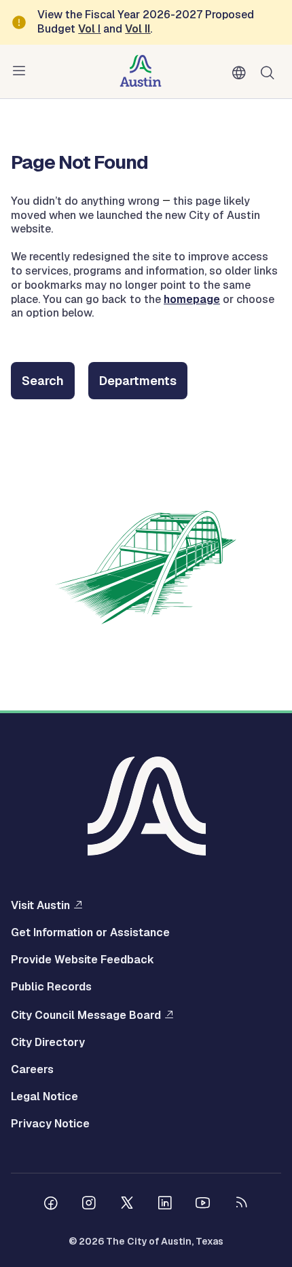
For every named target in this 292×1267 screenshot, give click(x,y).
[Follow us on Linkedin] (165, 1204)
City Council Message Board (86, 1015)
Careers (32, 1069)
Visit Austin (40, 905)
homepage (192, 299)
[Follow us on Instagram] (89, 1204)
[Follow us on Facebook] (51, 1204)
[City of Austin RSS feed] (241, 1204)
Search (270, 71)
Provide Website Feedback (82, 959)
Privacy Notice (50, 1124)
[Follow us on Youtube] (203, 1204)
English (242, 73)
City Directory (48, 1042)
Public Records (51, 987)
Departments (138, 380)
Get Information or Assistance (90, 932)
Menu (22, 71)
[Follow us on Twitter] (127, 1204)
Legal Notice (44, 1096)
